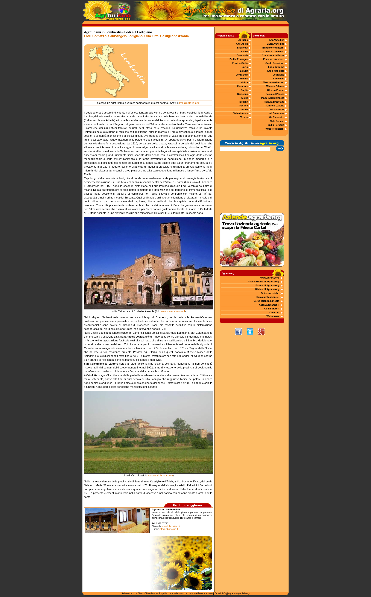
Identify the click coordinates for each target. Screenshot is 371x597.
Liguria (244, 71)
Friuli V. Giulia (240, 63)
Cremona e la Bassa (273, 55)
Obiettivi (274, 312)
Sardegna (242, 94)
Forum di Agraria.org (267, 285)
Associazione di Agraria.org (263, 281)
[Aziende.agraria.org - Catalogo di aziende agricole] (252, 265)
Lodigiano (278, 74)
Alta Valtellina (276, 40)
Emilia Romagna (239, 59)
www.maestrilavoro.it (173, 311)
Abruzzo (243, 40)
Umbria (244, 109)
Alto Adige (242, 43)
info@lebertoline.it (169, 529)
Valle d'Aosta (240, 113)
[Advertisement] (180, 71)
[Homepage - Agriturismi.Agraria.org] (106, 19)
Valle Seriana (277, 121)
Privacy (246, 593)
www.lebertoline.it (171, 526)
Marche (244, 78)
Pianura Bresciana (274, 101)
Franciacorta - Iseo (273, 59)
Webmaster (272, 316)
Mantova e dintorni (273, 82)
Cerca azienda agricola (266, 301)
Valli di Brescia (276, 125)
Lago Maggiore (275, 71)
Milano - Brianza (275, 86)
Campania (242, 55)
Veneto (244, 117)
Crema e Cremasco (273, 51)
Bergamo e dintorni (273, 47)
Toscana (243, 101)
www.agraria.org (269, 277)
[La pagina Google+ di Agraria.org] (263, 336)
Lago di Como (276, 67)
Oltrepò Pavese (275, 90)
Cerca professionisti (267, 297)
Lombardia (242, 74)
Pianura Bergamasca (272, 98)
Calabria (243, 51)
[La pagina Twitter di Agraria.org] (252, 336)
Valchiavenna (276, 109)
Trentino (243, 105)
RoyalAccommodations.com (173, 593)
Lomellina (278, 78)
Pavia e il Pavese (275, 94)
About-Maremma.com (201, 593)
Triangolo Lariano (274, 105)
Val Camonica (276, 117)
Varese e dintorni (274, 128)
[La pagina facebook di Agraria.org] (240, 336)
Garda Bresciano (274, 63)
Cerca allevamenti (269, 304)
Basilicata (242, 47)
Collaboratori (271, 308)
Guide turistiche (270, 293)
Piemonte (242, 86)
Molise (244, 82)
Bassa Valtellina (275, 43)
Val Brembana (276, 113)
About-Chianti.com (147, 593)
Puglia (244, 90)
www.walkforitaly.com (160, 475)
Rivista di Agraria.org (267, 289)
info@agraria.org (189, 103)
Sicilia (244, 98)
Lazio (245, 67)
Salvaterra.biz (128, 593)
